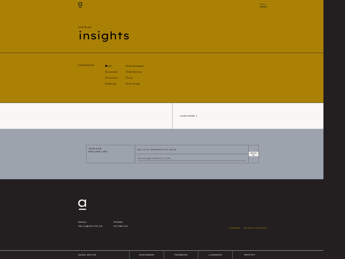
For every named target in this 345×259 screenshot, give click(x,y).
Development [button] (136, 65)
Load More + (188, 116)
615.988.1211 (120, 226)
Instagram (146, 255)
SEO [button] (130, 77)
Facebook (181, 255)
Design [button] (112, 83)
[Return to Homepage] (80, 4)
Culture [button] (113, 77)
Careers (234, 228)
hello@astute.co (90, 226)
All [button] (110, 65)
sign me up (253, 154)
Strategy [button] (134, 83)
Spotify (249, 255)
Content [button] (113, 71)
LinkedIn (215, 255)
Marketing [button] (135, 71)
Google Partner (255, 228)
